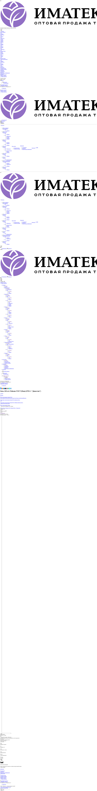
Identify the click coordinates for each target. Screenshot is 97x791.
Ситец (7, 337)
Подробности (2, 413)
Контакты (2, 771)
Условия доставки (3, 776)
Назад (8, 288)
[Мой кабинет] (0, 247)
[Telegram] (11, 388)
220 (9, 302)
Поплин (7, 319)
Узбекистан (2, 403)
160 (9, 322)
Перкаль (7, 308)
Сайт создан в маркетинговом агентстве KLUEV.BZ (5, 787)
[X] (5, 388)
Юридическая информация (5, 772)
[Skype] (9, 388)
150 (9, 292)
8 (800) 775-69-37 (4, 74)
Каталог (5, 286)
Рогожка (7, 331)
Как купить (6, 361)
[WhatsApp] (8, 388)
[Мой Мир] (3, 388)
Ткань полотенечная (9, 344)
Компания (6, 365)
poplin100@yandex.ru (4, 85)
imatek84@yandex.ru (4, 84)
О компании (2, 770)
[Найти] (1, 30)
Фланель (24, 398)
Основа (5, 403)
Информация (2, 773)
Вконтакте (4, 88)
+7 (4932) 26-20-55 (3, 76)
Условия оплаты (3, 775)
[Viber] (6, 388)
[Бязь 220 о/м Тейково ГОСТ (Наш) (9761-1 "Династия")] (10, 408)
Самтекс (8, 403)
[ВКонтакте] (1, 388)
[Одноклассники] (2, 388)
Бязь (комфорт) (9, 289)
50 (8, 351)
